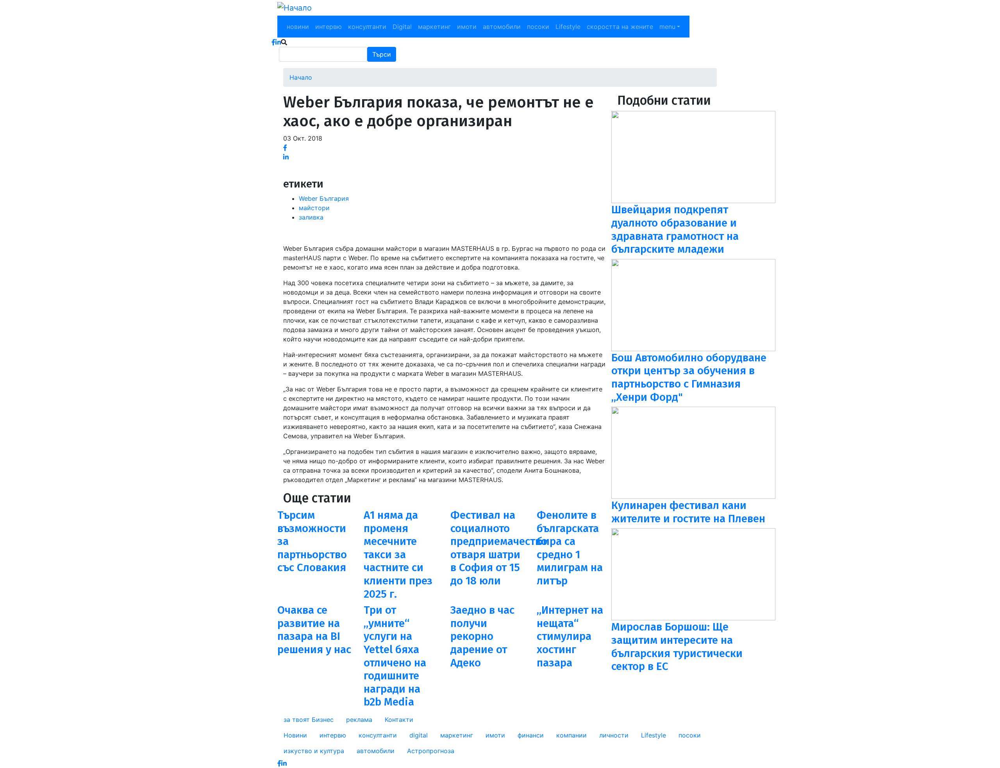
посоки (538, 26)
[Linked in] (286, 157)
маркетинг (434, 26)
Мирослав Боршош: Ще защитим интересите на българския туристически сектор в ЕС (677, 646)
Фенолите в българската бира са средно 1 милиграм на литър (570, 548)
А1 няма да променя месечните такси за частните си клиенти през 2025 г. (398, 554)
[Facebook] (285, 148)
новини (298, 26)
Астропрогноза (430, 751)
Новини (295, 735)
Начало (300, 77)
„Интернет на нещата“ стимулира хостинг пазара (570, 636)
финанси (531, 735)
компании (571, 735)
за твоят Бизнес (309, 719)
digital (418, 735)
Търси (381, 54)
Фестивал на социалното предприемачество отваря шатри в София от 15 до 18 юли (498, 548)
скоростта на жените (620, 26)
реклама (359, 719)
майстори (314, 208)
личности (614, 735)
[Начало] (294, 8)
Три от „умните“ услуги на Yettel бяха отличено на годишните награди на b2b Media (395, 656)
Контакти (399, 719)
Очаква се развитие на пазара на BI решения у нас (314, 630)
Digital (402, 26)
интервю (328, 26)
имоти (467, 26)
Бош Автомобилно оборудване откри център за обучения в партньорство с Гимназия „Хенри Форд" (688, 377)
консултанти (367, 26)
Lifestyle (567, 26)
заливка (311, 217)
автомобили (502, 26)
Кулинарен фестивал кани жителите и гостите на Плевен (688, 512)
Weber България (324, 198)
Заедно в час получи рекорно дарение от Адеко (482, 636)
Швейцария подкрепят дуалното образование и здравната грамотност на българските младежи (675, 229)
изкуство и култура (314, 751)
